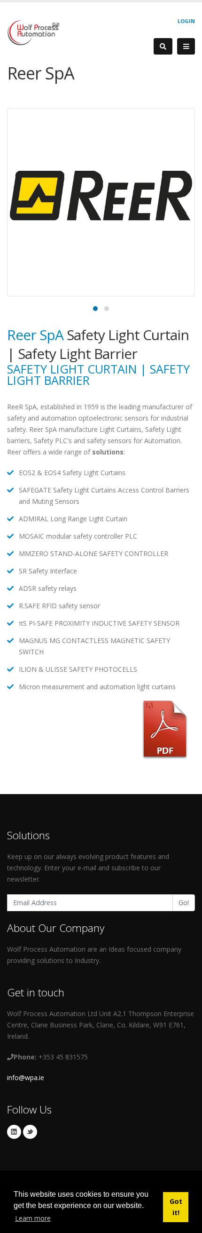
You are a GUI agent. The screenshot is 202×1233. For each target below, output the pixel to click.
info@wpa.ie (25, 1077)
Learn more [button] (33, 1218)
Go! (184, 902)
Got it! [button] (176, 1207)
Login (186, 20)
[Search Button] (163, 46)
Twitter (30, 1132)
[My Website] (33, 31)
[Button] (186, 46)
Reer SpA (37, 334)
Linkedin (14, 1132)
